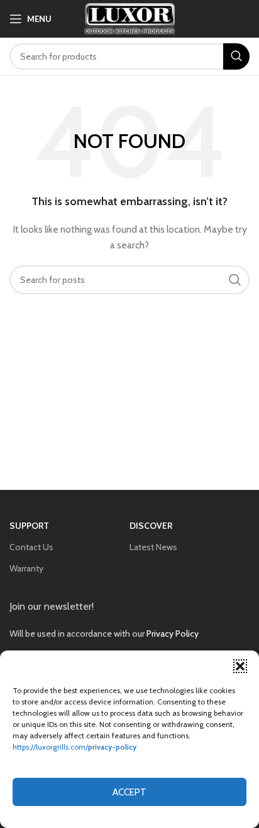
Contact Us (31, 547)
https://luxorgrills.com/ (74, 746)
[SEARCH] (236, 56)
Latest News (153, 547)
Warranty (26, 568)
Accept (129, 792)
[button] (240, 666)
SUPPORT (29, 525)
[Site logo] (129, 17)
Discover (151, 525)
